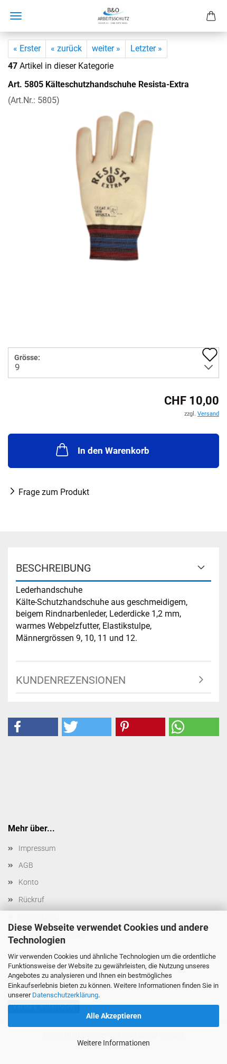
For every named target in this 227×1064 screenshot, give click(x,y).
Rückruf (31, 899)
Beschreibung (53, 568)
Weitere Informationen (113, 1043)
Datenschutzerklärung (65, 995)
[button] (33, 727)
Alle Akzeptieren (113, 1016)
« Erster (27, 48)
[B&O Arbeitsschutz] (113, 16)
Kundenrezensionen (71, 680)
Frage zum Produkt (53, 492)
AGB (25, 865)
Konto (28, 882)
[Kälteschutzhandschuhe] (114, 185)
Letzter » (146, 48)
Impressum (36, 848)
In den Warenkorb (113, 450)
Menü (16, 16)
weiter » (106, 48)
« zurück (66, 48)
